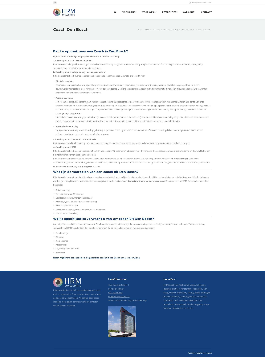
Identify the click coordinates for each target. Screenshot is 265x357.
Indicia (209, 353)
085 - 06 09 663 (115, 292)
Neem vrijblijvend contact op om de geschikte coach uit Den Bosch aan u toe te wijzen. (96, 257)
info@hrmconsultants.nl (202, 3)
